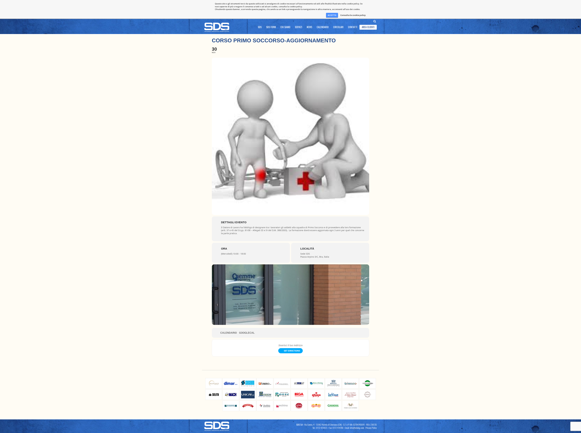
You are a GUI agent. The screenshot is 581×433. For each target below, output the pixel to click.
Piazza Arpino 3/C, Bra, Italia (314, 256)
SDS (260, 27)
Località (307, 248)
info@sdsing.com (357, 427)
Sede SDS (305, 253)
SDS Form (271, 27)
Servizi (298, 27)
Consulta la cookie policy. (353, 15)
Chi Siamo (285, 27)
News (309, 27)
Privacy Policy (371, 427)
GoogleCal (247, 333)
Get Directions (292, 350)
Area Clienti (368, 27)
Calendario (323, 27)
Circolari (338, 27)
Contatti (352, 27)
